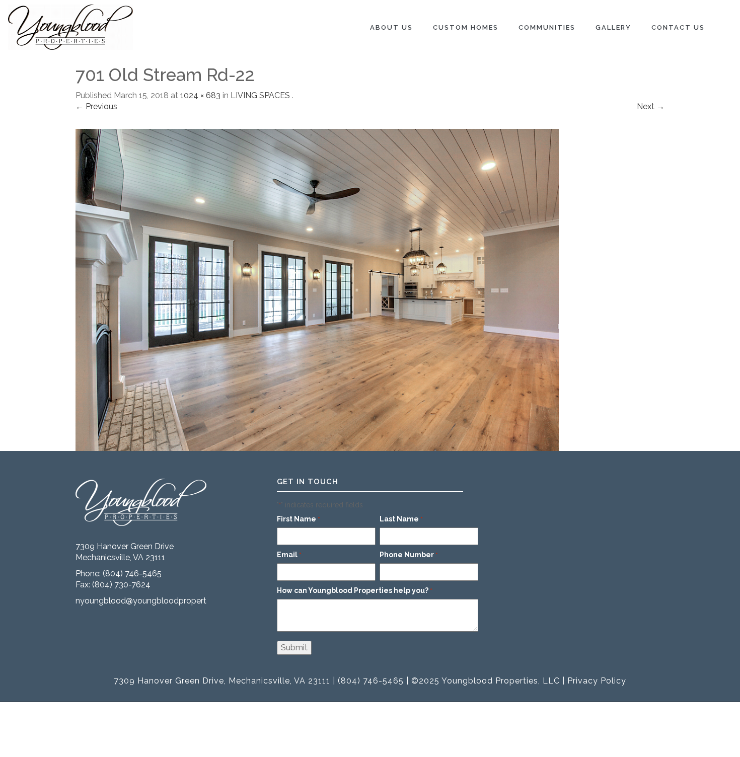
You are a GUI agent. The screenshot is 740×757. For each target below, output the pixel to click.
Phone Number (409, 555)
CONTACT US (678, 27)
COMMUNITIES (547, 27)
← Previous (96, 106)
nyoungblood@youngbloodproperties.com (155, 600)
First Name (298, 519)
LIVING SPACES (260, 95)
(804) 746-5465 (132, 573)
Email (289, 555)
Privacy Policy (596, 681)
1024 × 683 (200, 95)
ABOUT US (391, 27)
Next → (650, 106)
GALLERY (613, 27)
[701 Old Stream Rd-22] (317, 289)
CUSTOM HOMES (465, 27)
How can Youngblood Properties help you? (354, 590)
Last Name (401, 519)
